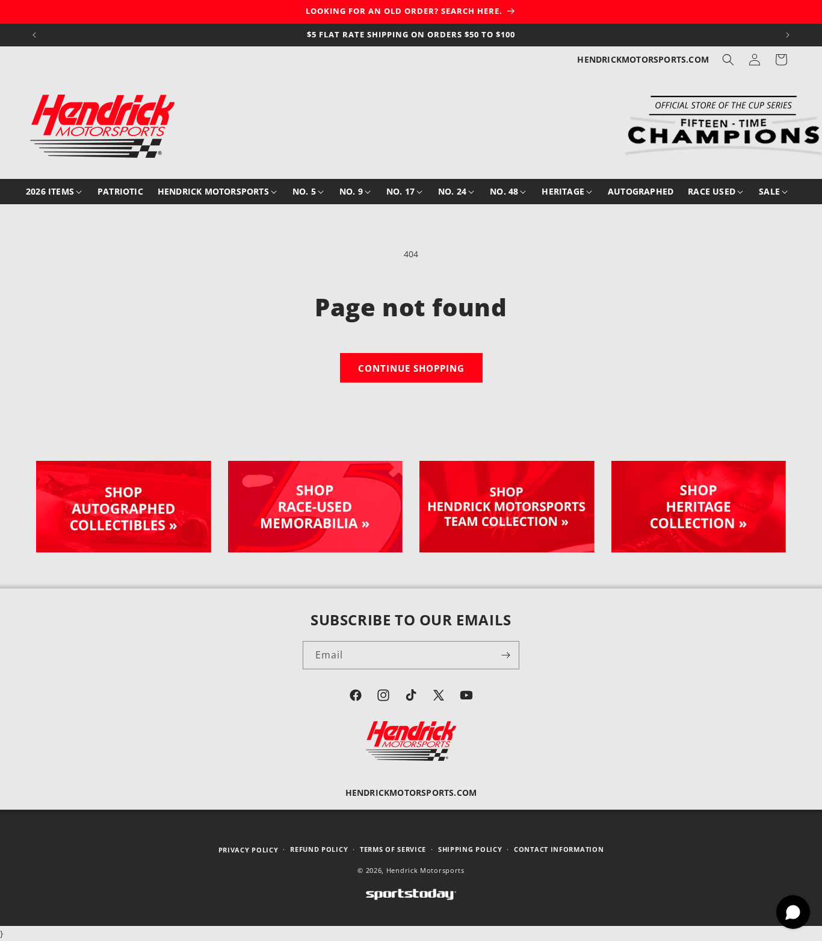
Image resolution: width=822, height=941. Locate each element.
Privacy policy (248, 849)
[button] (728, 59)
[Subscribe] (505, 655)
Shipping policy (470, 849)
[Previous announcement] (34, 34)
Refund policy (319, 849)
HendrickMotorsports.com (643, 59)
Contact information (559, 849)
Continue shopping (411, 368)
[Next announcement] (787, 34)
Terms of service (393, 849)
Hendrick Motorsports (425, 870)
